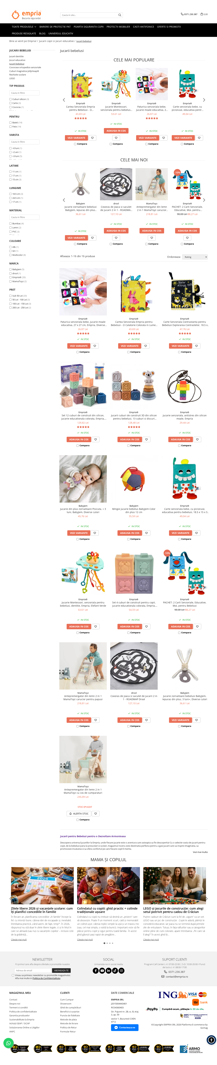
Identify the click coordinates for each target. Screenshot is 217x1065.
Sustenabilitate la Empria (21, 1019)
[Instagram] (121, 971)
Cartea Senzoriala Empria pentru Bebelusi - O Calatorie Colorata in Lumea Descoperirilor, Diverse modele (80, 108)
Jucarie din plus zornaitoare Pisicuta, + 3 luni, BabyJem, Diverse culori (83, 510)
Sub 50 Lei (17, 295)
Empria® (16, 277)
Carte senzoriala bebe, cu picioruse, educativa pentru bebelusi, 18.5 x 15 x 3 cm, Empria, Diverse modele (187, 108)
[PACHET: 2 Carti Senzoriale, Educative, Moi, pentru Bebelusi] (187, 184)
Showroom (65, 1003)
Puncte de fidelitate (70, 1015)
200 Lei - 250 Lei (20, 307)
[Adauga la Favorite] (92, 138)
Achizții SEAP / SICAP (19, 1023)
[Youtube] (102, 971)
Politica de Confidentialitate (46, 978)
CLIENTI (65, 992)
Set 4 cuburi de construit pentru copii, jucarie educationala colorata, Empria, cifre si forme (134, 604)
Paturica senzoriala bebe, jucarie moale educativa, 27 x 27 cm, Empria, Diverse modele (151, 108)
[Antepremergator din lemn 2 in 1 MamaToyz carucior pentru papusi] (152, 184)
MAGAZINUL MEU (20, 992)
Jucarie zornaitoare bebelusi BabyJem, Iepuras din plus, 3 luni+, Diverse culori (81, 208)
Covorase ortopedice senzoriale (25, 67)
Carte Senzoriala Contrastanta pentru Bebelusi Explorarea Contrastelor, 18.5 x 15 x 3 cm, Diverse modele (185, 323)
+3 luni (15, 156)
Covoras (16, 107)
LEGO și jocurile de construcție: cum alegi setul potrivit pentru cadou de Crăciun (173, 910)
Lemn (15, 227)
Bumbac (16, 223)
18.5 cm (16, 193)
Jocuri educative (17, 60)
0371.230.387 (176, 971)
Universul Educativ (60, 33)
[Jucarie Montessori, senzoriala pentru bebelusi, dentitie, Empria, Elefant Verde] (116, 84)
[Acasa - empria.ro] (26, 15)
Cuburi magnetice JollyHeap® (24, 71)
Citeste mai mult (19, 939)
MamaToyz (18, 281)
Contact (13, 999)
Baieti (15, 122)
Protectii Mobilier (118, 26)
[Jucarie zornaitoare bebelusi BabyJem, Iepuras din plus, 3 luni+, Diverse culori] (80, 184)
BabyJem (16, 269)
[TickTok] (115, 971)
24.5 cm (16, 197)
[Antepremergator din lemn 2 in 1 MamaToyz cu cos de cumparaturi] (83, 759)
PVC (14, 231)
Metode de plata (68, 1019)
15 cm (15, 179)
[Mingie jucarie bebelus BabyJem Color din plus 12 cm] (134, 479)
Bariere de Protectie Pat (55, 26)
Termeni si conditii (18, 1007)
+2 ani (15, 152)
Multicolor (17, 254)
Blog (42, 33)
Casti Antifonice (143, 26)
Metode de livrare (69, 1023)
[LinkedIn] (109, 971)
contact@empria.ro (176, 976)
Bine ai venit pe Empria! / (24, 41)
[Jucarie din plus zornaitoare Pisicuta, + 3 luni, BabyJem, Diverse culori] (83, 479)
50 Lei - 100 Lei (19, 299)
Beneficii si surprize (69, 1011)
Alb (14, 246)
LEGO (12, 78)
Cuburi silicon (19, 99)
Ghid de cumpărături (70, 1007)
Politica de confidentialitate (23, 1011)
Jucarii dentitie (16, 56)
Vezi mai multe (200, 852)
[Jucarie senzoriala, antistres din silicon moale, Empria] (185, 385)
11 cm (15, 171)
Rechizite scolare (17, 74)
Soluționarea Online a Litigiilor (24, 1027)
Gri (14, 250)
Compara (82, 143)
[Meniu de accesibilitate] (211, 1040)
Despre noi (14, 1003)
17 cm (15, 175)
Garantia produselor (19, 1015)
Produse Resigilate (24, 33)
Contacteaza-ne (127, 1027)
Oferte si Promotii (169, 26)
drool (15, 273)
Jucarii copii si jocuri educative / (57, 41)
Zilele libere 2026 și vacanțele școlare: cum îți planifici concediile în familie (42, 910)
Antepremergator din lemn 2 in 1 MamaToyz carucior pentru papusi (151, 208)
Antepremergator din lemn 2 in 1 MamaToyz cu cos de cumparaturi (83, 791)
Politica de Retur (68, 1027)
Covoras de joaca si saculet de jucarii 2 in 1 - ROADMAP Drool (116, 208)
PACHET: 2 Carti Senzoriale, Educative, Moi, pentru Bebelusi (187, 208)
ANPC (12, 1031)
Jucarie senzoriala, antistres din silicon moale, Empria (185, 417)
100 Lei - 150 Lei (20, 303)
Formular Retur (68, 1031)
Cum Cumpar (67, 999)
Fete (14, 126)
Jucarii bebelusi (16, 63)
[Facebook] (96, 971)
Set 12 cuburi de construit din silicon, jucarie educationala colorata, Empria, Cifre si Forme (83, 417)
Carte (15, 103)
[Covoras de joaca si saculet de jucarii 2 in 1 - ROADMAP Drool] (116, 184)
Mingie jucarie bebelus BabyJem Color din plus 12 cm (133, 510)
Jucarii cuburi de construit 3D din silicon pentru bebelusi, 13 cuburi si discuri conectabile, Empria (134, 417)
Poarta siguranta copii (89, 26)
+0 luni (15, 148)
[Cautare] (120, 15)
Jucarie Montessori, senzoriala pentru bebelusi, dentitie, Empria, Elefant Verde (116, 108)
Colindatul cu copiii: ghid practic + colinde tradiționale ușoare (107, 910)
